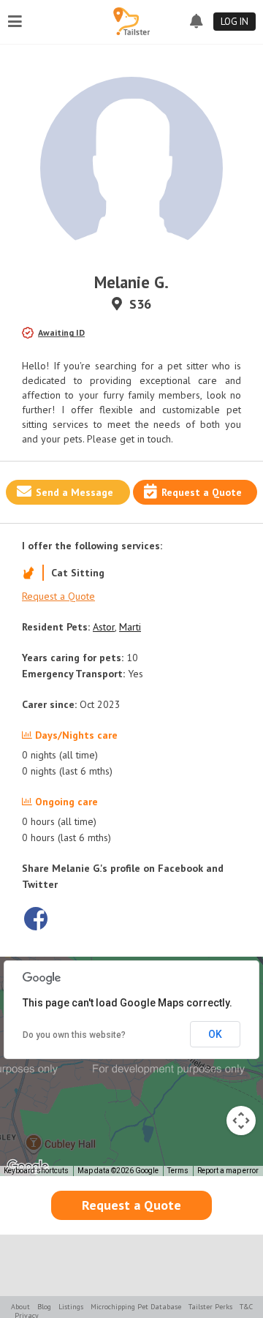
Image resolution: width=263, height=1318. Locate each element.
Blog (44, 1306)
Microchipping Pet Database (136, 1306)
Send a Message (74, 492)
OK (215, 1034)
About (20, 1306)
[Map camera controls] (241, 1120)
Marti (130, 626)
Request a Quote (201, 492)
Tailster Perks (210, 1306)
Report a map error (228, 1171)
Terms (177, 1171)
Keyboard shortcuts (36, 1171)
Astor (104, 626)
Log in (234, 21)
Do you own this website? (74, 1035)
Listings (70, 1306)
